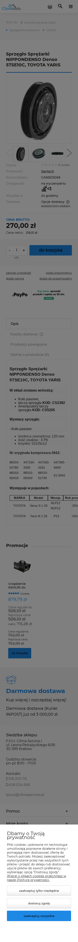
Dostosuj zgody (39, 903)
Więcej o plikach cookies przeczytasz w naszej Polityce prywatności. (36, 878)
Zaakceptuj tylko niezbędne (39, 890)
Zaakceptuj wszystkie (39, 916)
